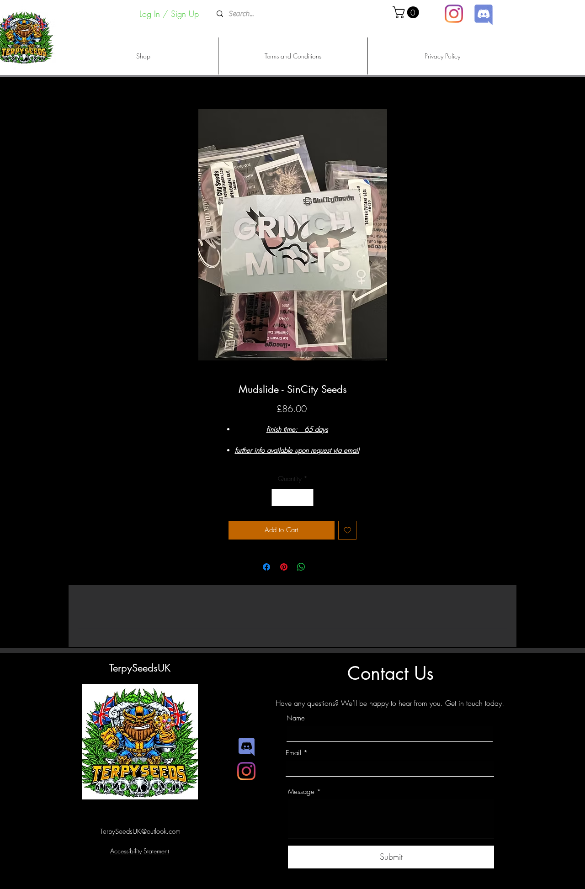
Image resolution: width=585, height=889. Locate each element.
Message (301, 791)
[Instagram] (454, 14)
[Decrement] (279, 497)
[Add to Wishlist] (347, 530)
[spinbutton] (292, 497)
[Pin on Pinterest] (283, 566)
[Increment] (306, 497)
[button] (407, 12)
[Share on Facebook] (266, 566)
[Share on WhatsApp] (301, 566)
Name (296, 718)
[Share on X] (318, 566)
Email (293, 753)
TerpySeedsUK (139, 667)
